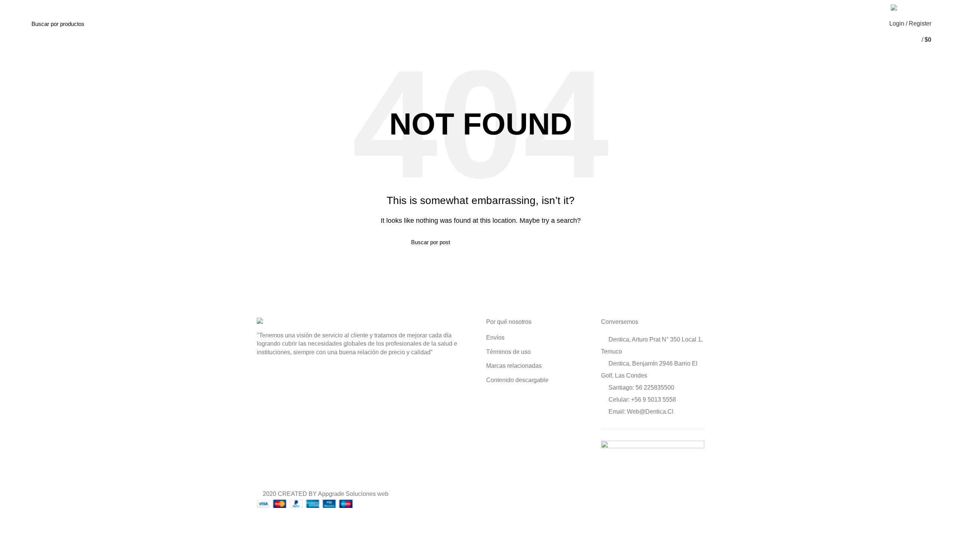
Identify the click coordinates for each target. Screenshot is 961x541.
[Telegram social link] (878, 7)
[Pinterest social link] (861, 7)
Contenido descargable (517, 380)
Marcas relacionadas (514, 366)
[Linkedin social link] (870, 7)
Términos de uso (508, 352)
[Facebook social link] (844, 7)
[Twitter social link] (852, 7)
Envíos (495, 337)
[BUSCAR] (114, 23)
